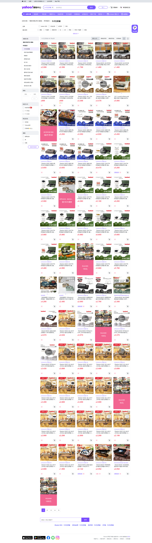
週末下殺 (93, 14)
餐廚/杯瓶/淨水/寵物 (28, 42)
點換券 (36, 14)
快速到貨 (60, 14)
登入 (103, 7)
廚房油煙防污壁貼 (28, 82)
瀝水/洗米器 (27, 69)
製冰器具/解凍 (27, 65)
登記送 (44, 14)
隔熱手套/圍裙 (27, 79)
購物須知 (109, 539)
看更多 (100, 14)
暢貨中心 (52, 14)
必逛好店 (85, 14)
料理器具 (25, 45)
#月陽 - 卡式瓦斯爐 (108, 525)
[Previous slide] (41, 50)
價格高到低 (111, 38)
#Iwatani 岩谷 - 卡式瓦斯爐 (62, 525)
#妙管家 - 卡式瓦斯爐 (94, 525)
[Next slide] (56, 50)
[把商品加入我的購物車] (54, 72)
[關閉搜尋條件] (53, 7)
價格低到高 (103, 38)
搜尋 (85, 520)
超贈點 (126, 14)
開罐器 (25, 55)
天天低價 (69, 14)
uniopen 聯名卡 (114, 14)
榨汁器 (25, 62)
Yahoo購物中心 (31, 7)
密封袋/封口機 (27, 86)
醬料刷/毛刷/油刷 (28, 72)
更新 (129, 536)
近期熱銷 (118, 38)
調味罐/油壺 (27, 59)
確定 (34, 98)
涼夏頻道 (77, 14)
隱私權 (122, 539)
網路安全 (116, 539)
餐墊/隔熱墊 (27, 75)
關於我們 (102, 539)
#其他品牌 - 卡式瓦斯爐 (79, 525)
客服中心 (96, 539)
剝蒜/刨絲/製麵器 (28, 52)
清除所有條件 (33, 147)
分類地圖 (128, 539)
